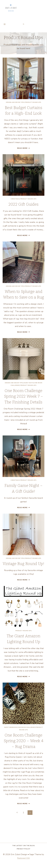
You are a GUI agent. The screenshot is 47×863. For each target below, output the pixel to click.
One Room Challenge (26, 727)
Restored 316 (23, 858)
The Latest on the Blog (23, 845)
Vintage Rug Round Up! (23, 563)
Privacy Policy (23, 849)
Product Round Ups (33, 102)
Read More (23, 148)
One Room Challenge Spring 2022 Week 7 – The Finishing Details (23, 396)
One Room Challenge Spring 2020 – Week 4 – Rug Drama (23, 741)
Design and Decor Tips (15, 102)
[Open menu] (5, 24)
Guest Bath (28, 383)
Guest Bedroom (10, 727)
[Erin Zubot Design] (11, 8)
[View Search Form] (23, 24)
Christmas (15, 199)
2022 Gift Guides (24, 204)
